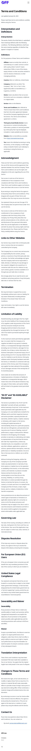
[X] (2, 746)
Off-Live (4, 733)
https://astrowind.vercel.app (15, 138)
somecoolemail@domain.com (18, 723)
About (2, 740)
